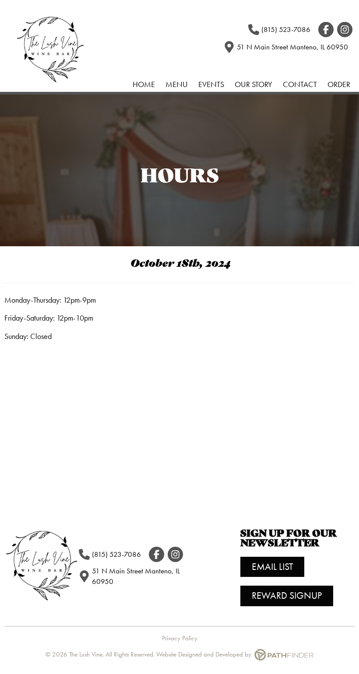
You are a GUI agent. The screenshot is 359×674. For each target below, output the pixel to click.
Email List (272, 566)
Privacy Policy (179, 638)
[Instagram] (344, 29)
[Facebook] (326, 29)
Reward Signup (287, 595)
